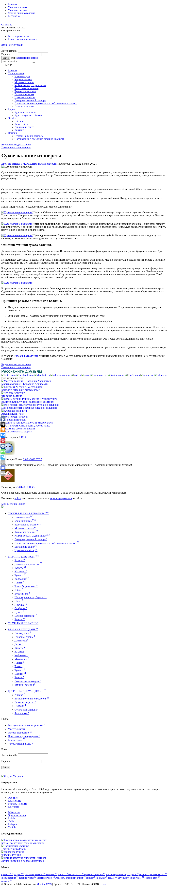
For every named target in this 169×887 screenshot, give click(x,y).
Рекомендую (16, 740)
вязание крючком (35, 874)
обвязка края (152, 877)
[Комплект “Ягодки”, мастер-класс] (21, 387)
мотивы (51, 874)
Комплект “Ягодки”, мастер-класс (20, 389)
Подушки (21, 604)
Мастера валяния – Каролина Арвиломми (24, 384)
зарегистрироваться (27, 57)
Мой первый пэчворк (13, 419)
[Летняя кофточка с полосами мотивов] (24, 857)
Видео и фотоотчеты (26, 355)
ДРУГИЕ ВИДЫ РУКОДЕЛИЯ (19, 163)
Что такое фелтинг (11, 395)
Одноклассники (17, 815)
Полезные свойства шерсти (16, 431)
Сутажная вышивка (26, 709)
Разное (20, 619)
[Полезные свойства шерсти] (18, 428)
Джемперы (22, 640)
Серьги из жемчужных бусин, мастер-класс (25, 425)
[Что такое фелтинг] (13, 392)
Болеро (20, 560)
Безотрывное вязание (28, 524)
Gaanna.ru (6, 24)
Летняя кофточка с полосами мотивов (22, 860)
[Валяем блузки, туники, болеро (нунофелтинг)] (29, 398)
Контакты (13, 806)
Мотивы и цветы (25, 528)
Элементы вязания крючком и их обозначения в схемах (47, 543)
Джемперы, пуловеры (28, 564)
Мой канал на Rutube (13, 503)
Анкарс (20, 695)
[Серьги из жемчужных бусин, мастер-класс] (27, 422)
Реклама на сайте (17, 803)
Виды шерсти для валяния (16, 144)
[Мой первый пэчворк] (14, 416)
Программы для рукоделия (24, 736)
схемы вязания (9, 877)
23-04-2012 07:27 (32, 459)
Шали (19, 601)
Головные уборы (25, 637)
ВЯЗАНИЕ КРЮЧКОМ (23, 556)
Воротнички (22, 593)
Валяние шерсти (47, 163)
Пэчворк (20, 705)
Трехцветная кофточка (14, 849)
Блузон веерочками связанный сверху (22, 843)
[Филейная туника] (12, 851)
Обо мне (12, 797)
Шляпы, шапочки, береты (31, 597)
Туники (20, 575)
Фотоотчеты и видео (20, 743)
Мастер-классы (18, 729)
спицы (90, 877)
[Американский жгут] (14, 410)
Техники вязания (25, 684)
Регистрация (16, 44)
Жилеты (21, 571)
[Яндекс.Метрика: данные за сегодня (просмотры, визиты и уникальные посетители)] (12, 776)
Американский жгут (12, 413)
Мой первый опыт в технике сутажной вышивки (29, 407)
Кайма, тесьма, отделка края (32, 535)
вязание (144, 874)
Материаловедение (20, 732)
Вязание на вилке (26, 546)
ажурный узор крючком (131, 877)
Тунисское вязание (26, 532)
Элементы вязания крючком (70, 877)
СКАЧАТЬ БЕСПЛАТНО (23, 623)
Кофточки (22, 579)
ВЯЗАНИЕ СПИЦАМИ (23, 629)
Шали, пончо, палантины (22, 39)
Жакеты (20, 567)
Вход (4, 44)
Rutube (12, 818)
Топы (18, 666)
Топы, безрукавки (26, 586)
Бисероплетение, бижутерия (32, 698)
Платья (19, 582)
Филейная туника (11, 854)
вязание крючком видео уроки (122, 874)
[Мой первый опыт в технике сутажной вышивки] (30, 404)
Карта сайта (14, 800)
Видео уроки (23, 633)
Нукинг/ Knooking (26, 550)
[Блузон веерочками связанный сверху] (24, 840)
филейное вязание (94, 874)
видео (19, 874)
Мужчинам (22, 659)
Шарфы (20, 673)
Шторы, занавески (26, 615)
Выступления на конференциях (26, 725)
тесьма (112, 877)
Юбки (19, 590)
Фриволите (22, 713)
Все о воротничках (18, 36)
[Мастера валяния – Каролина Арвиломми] (26, 381)
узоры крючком (46, 877)
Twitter (11, 821)
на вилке (101, 877)
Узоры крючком (25, 521)
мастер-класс (76, 874)
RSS (23, 437)
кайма (63, 874)
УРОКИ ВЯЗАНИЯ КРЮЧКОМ (28, 513)
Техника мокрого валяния (16, 147)
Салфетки (21, 608)
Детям (19, 644)
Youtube (12, 827)
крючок (7, 874)
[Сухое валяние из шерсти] (17, 212)
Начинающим (24, 517)
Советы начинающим (28, 681)
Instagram (13, 824)
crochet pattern (158, 874)
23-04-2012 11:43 (25, 487)
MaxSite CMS (44, 884)
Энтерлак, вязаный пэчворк (31, 539)
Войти (6, 58)
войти (18, 498)
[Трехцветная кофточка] (15, 846)
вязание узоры (27, 877)
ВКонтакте (14, 812)
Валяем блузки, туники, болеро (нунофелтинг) (27, 401)
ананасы (6, 881)
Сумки (19, 612)
